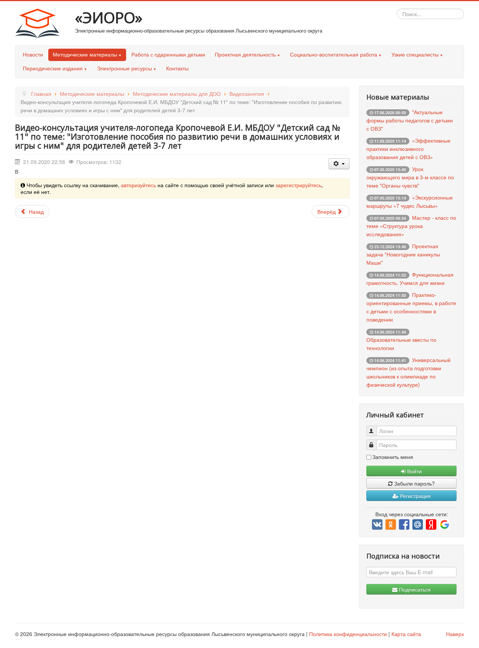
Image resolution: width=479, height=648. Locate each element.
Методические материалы (85, 54)
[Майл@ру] (418, 524)
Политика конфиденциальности (348, 634)
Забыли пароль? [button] (414, 483)
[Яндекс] (431, 524)
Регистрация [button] (415, 495)
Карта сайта (406, 634)
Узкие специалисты (415, 54)
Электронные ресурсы (124, 68)
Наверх (455, 634)
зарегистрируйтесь (298, 185)
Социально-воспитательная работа (333, 54)
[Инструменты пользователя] (339, 163)
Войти (414, 471)
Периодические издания (53, 68)
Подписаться (414, 589)
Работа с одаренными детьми (168, 54)
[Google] (445, 524)
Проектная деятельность (245, 54)
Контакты (177, 68)
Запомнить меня (392, 456)
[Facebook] (405, 524)
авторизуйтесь (138, 185)
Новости (33, 54)
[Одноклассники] (391, 524)
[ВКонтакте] (378, 524)
